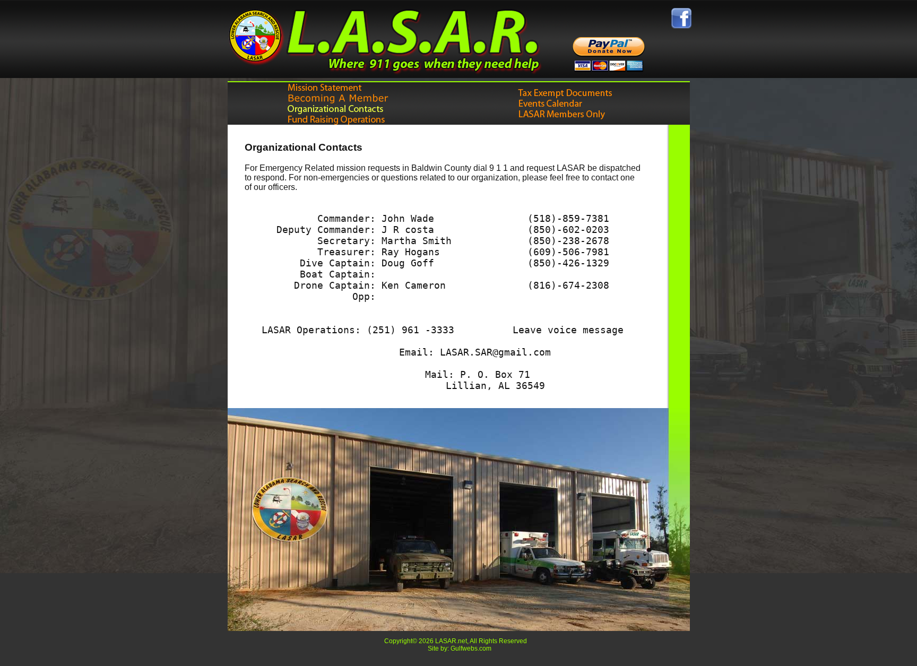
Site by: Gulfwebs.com (459, 648)
